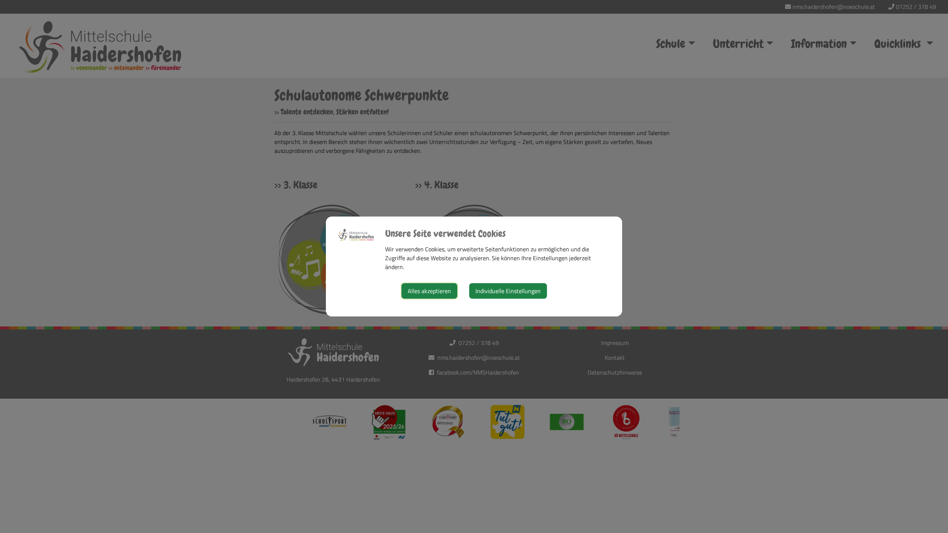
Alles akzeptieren (429, 290)
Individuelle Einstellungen (508, 290)
